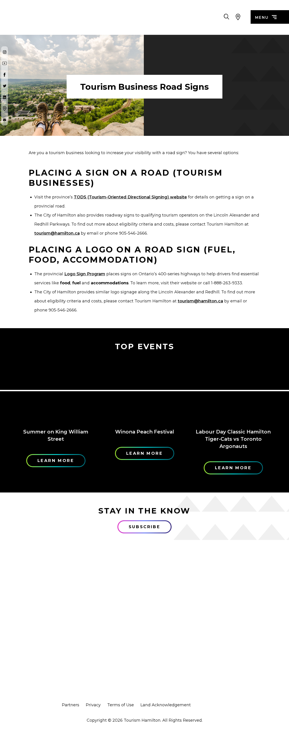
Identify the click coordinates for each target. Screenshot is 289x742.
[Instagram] (4, 52)
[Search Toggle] (226, 17)
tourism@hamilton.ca (57, 233)
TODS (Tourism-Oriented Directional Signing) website (130, 197)
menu (262, 17)
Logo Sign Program (84, 273)
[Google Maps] (4, 108)
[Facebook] (4, 74)
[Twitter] (4, 86)
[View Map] (238, 17)
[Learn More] (56, 390)
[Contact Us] (4, 119)
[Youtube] (4, 63)
